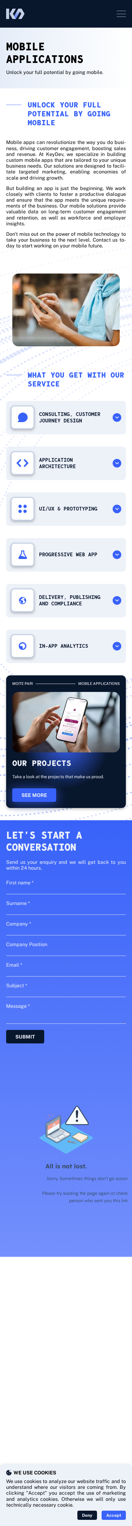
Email (14, 965)
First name (19, 883)
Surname (18, 903)
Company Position (26, 944)
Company (18, 924)
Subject (16, 985)
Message (18, 1006)
